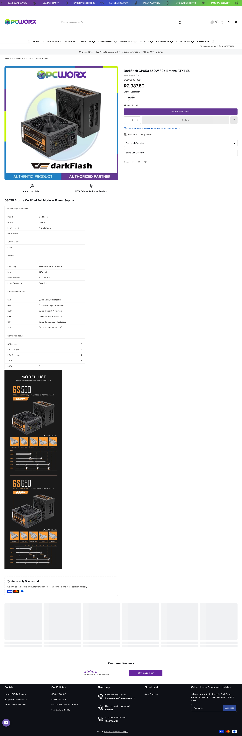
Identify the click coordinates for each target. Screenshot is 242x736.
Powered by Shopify (120, 731)
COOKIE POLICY (58, 694)
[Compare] (234, 120)
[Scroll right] (212, 41)
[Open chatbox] (6, 723)
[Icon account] (229, 22)
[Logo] (20, 22)
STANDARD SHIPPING (60, 710)
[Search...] (180, 22)
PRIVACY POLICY (58, 699)
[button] (223, 22)
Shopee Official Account (16, 699)
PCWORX (108, 731)
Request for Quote (180, 111)
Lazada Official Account (15, 694)
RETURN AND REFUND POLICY (64, 704)
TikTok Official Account (15, 704)
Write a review (146, 672)
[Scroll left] (30, 41)
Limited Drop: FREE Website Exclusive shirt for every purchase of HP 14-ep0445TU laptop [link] (122, 52)
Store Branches (151, 694)
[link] (133, 162)
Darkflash (131, 98)
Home (6, 59)
